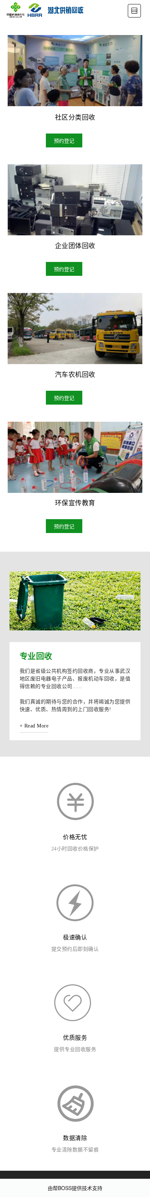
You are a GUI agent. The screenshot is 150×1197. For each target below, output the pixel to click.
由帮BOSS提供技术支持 (75, 1188)
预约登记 (64, 140)
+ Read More (34, 726)
